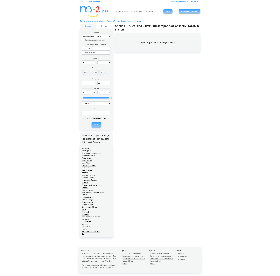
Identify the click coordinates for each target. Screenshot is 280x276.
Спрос (124, 263)
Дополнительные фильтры (95, 118)
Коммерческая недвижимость (133, 258)
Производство (87, 190)
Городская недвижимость (132, 253)
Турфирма (85, 219)
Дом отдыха (87, 170)
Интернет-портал (88, 177)
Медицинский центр (89, 185)
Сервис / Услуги (87, 199)
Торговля (85, 214)
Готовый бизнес (120, 21)
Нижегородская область (96, 21)
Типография (86, 212)
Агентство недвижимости (91, 153)
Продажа (104, 26)
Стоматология (87, 204)
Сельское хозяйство (89, 202)
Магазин (85, 182)
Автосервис (86, 150)
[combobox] (138, 11)
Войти (196, 1)
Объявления (94, 1)
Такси (84, 209)
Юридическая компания (91, 231)
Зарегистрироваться (180, 1)
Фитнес (85, 224)
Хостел (84, 229)
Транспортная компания (91, 217)
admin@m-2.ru (106, 261)
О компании (182, 256)
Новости (181, 259)
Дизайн (85, 173)
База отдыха (87, 160)
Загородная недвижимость (132, 256)
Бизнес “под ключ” (134, 21)
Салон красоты (87, 197)
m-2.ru (113, 256)
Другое (84, 234)
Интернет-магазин (89, 175)
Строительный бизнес (90, 207)
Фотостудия (86, 222)
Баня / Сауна (86, 163)
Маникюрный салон (89, 180)
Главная (83, 1)
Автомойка (86, 148)
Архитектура (87, 158)
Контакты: (85, 250)
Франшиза (86, 226)
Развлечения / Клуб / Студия (93, 192)
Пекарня (85, 187)
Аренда (110, 21)
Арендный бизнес (88, 155)
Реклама (85, 195)
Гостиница (86, 168)
